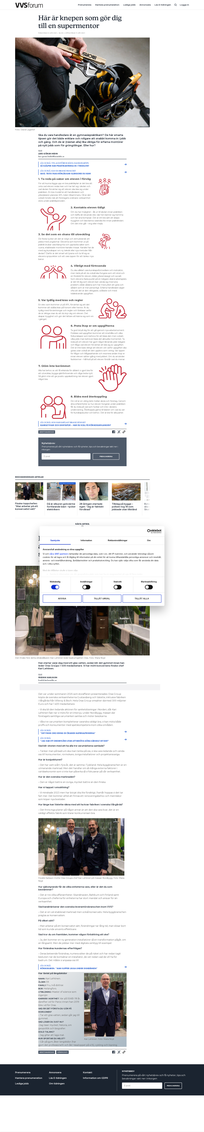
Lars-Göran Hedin (48, 153)
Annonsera (145, 5)
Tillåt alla (142, 598)
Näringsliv (62, 1052)
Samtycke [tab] (55, 540)
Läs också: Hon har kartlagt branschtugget (75, 423)
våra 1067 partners (59, 553)
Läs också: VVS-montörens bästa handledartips (64, 164)
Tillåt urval (102, 598)
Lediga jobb (129, 5)
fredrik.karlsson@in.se (47, 680)
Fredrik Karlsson (47, 677)
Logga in (184, 5)
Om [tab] (149, 540)
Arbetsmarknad (46, 432)
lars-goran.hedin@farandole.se (51, 156)
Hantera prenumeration (107, 5)
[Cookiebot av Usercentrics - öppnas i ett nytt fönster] (149, 531)
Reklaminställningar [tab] (117, 540)
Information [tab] (86, 540)
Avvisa (62, 598)
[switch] (86, 587)
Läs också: (68, 731)
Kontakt (87, 1072)
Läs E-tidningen (163, 5)
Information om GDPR (95, 1078)
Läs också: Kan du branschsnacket (65, 172)
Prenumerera (84, 5)
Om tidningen (57, 1083)
